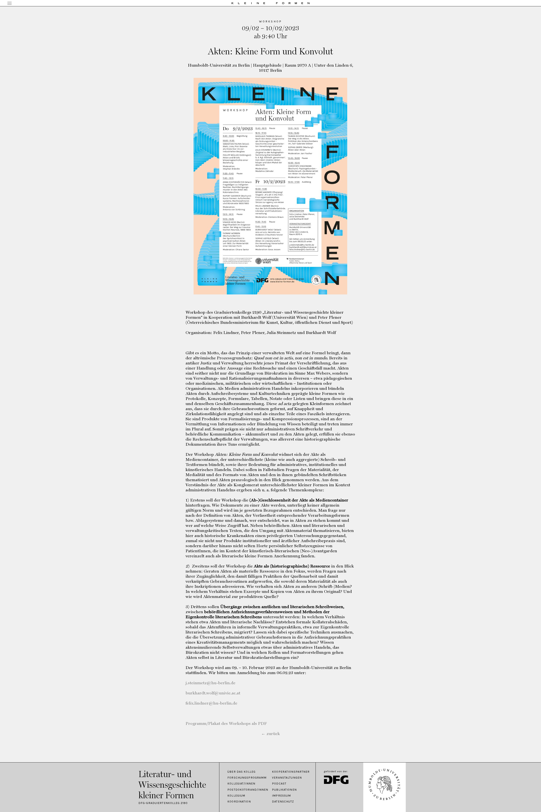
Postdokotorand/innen (247, 789)
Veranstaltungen (287, 777)
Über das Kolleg (241, 772)
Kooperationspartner (291, 772)
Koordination (239, 801)
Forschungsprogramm (246, 777)
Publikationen (284, 789)
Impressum (281, 795)
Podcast (279, 783)
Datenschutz (283, 801)
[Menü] (9, 3)
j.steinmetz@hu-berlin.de (210, 682)
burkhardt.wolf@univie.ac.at (213, 692)
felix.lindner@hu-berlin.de (211, 703)
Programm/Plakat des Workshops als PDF (226, 723)
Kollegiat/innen (241, 783)
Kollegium (236, 795)
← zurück (270, 733)
